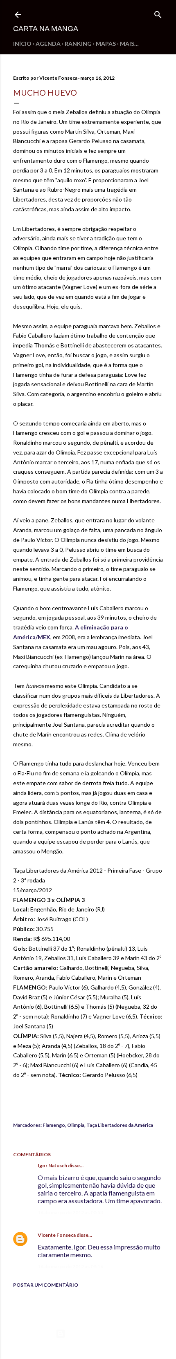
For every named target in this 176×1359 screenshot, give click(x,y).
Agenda (48, 43)
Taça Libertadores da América (119, 1125)
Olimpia (75, 1125)
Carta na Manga (45, 29)
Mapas (106, 43)
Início (22, 43)
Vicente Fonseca (57, 1235)
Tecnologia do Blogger (95, 1333)
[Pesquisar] (158, 13)
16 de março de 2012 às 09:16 (70, 1266)
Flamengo (54, 1125)
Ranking (78, 43)
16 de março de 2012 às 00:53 (70, 1212)
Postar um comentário (45, 1285)
